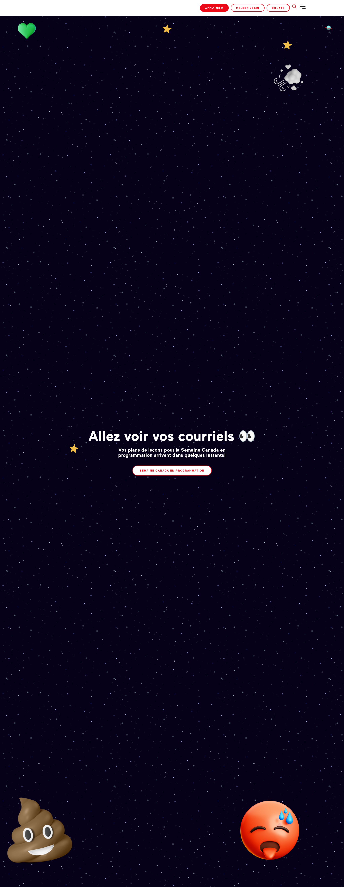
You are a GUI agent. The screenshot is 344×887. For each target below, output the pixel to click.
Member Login (247, 7)
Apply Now (214, 7)
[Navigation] (302, 8)
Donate (278, 7)
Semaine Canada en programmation (172, 470)
